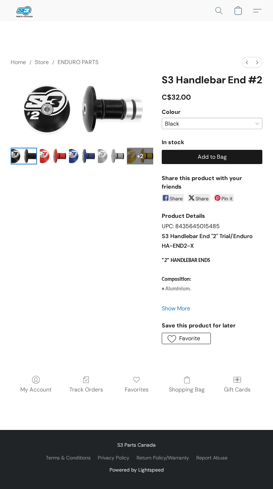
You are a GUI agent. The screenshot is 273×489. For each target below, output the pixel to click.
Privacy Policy (113, 457)
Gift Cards (237, 389)
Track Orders (86, 389)
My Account (36, 389)
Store (42, 62)
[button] (23, 11)
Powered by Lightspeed (136, 470)
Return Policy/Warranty (162, 457)
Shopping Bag (187, 389)
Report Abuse (212, 457)
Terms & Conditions (68, 457)
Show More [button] (176, 308)
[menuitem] (247, 62)
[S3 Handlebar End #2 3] (111, 156)
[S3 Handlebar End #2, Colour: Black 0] (24, 156)
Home (18, 62)
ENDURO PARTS (78, 62)
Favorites (137, 389)
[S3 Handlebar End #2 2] (82, 156)
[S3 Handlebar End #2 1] (53, 156)
